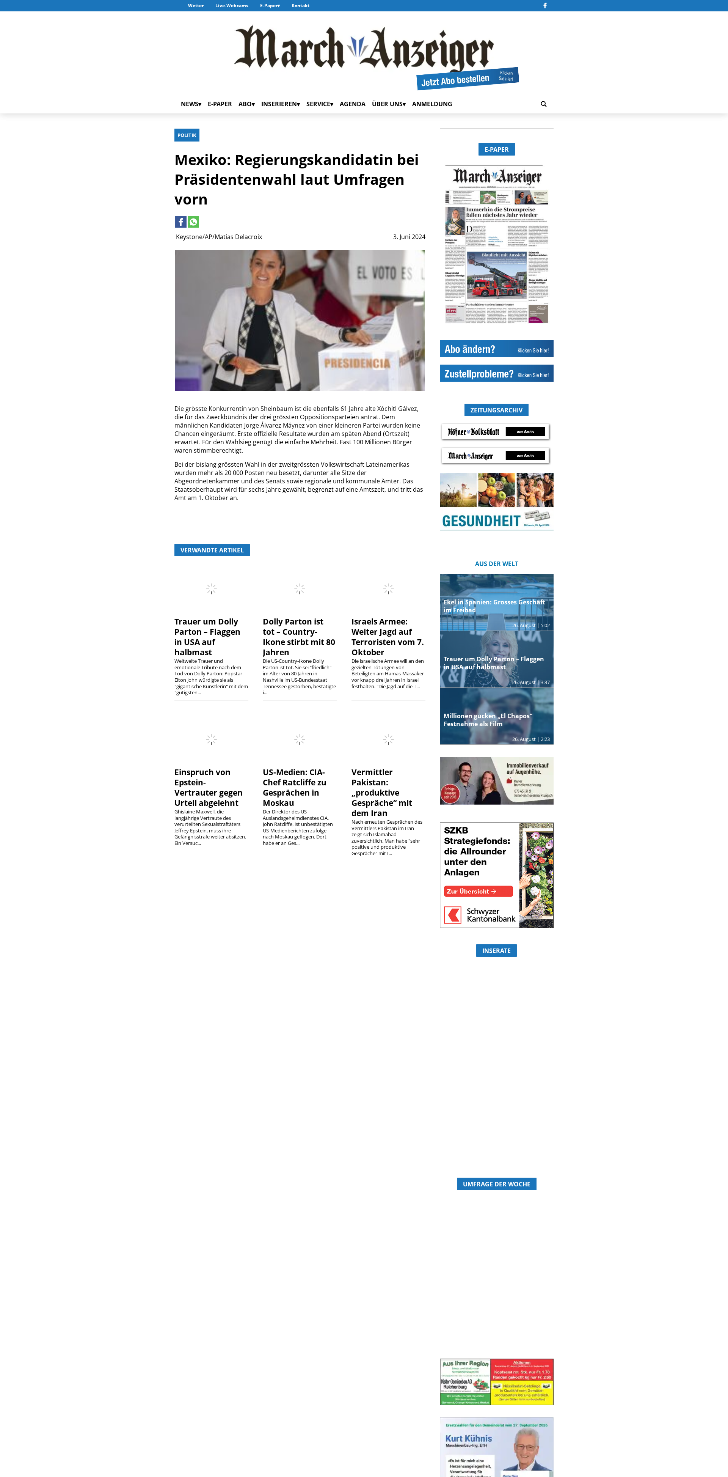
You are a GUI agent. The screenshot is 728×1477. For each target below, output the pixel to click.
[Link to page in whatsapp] (193, 222)
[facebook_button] (545, 5)
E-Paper (269, 5)
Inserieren (279, 104)
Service (318, 104)
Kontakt (300, 5)
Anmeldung (432, 104)
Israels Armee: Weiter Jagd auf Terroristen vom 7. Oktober (387, 636)
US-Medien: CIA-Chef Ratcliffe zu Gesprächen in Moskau (294, 787)
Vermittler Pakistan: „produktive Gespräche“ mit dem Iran (381, 792)
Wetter (196, 5)
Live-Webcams (231, 5)
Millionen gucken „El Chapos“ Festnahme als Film (488, 720)
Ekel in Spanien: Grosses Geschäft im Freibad (494, 606)
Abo (245, 104)
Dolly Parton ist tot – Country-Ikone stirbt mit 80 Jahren (299, 636)
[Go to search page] (544, 104)
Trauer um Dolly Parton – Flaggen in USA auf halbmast (207, 636)
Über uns (387, 104)
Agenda (353, 104)
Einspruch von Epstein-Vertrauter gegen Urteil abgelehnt (208, 787)
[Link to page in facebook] (181, 222)
